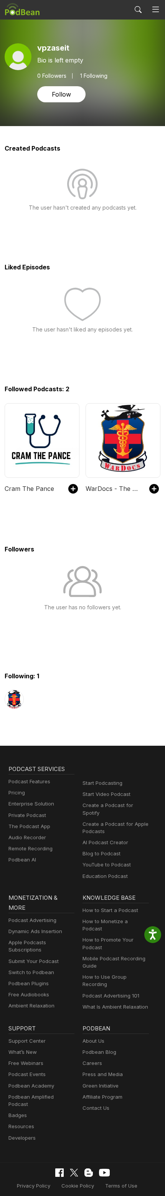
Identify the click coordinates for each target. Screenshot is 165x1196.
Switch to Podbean (31, 972)
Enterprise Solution (31, 804)
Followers (51, 76)
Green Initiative (100, 1086)
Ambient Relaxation (31, 1005)
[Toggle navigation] (155, 9)
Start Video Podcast (106, 794)
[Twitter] (74, 1173)
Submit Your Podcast (33, 961)
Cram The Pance (29, 488)
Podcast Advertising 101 (110, 996)
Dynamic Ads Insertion (35, 931)
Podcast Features (29, 781)
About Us (93, 1041)
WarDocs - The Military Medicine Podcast (114, 488)
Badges (17, 1115)
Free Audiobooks (28, 994)
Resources (21, 1126)
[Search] (138, 9)
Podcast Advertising (32, 920)
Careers (92, 1063)
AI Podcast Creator (105, 842)
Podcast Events (27, 1074)
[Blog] (88, 1172)
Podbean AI (22, 859)
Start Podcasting (102, 783)
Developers (22, 1138)
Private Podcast (27, 815)
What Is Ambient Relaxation (115, 1007)
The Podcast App (29, 826)
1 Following (93, 76)
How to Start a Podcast (110, 910)
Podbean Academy (31, 1086)
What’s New (22, 1052)
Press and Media (102, 1074)
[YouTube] (104, 1172)
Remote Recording (30, 848)
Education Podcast (105, 876)
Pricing (16, 792)
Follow (61, 94)
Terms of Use (121, 1186)
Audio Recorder (27, 837)
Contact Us (95, 1108)
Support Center (27, 1041)
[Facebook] (59, 1172)
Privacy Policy (33, 1186)
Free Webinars (25, 1063)
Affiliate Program (102, 1097)
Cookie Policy (77, 1186)
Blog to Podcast (101, 853)
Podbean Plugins (28, 983)
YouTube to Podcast (106, 864)
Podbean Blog (99, 1052)
